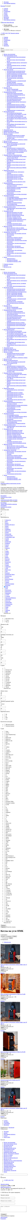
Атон (6, 555)
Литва (7, 676)
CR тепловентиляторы (13, 197)
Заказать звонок (15, 33)
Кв (6, 852)
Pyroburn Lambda (10, 803)
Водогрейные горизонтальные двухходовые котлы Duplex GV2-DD (16, 116)
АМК (6, 842)
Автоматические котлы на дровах (16, 135)
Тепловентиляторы (9, 195)
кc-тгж (7, 851)
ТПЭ (6, 904)
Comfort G (8, 751)
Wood (7, 837)
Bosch (6, 523)
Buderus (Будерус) (10, 524)
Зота (6, 571)
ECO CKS (8, 758)
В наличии (5, 938)
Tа (6, 817)
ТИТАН (7, 898)
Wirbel (7, 554)
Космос (7, 577)
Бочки (5, 257)
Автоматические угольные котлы (16, 148)
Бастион (7, 559)
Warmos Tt (8, 831)
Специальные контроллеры (14, 255)
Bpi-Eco (7, 744)
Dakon (7, 527)
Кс (6, 865)
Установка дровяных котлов (14, 218)
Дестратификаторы (12, 204)
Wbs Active (8, 834)
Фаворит (7, 915)
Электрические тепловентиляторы (16, 205)
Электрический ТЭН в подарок (9, 500)
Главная (6, 8)
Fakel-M (7, 772)
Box (6, 742)
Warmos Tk (8, 829)
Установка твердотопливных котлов (16, 225)
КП (6, 862)
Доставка (6, 2)
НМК (6, 587)
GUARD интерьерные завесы (15, 199)
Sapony (7, 545)
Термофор (8, 605)
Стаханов (8, 891)
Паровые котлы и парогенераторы (13, 155)
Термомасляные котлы (10, 206)
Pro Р (6, 800)
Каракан (7, 573)
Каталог (6, 10)
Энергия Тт (8, 921)
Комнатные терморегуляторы (14, 237)
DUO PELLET (9, 754)
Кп (6, 863)
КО (6, 859)
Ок (6, 880)
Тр (6, 907)
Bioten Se (7, 739)
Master (7, 786)
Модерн (7, 877)
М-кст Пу (8, 876)
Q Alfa (7, 804)
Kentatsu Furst (8, 535)
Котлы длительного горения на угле (16, 149)
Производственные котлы (14, 100)
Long (6, 782)
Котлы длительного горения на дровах (17, 139)
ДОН (6, 568)
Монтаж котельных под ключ (14, 212)
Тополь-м (8, 901)
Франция (7, 685)
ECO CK (7, 756)
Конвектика (8, 576)
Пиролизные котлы (9, 170)
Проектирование (8, 183)
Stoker (6, 546)
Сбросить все (7, 942)
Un (6, 820)
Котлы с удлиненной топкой (14, 90)
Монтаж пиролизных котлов (14, 213)
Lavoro (7, 538)
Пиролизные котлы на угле (14, 177)
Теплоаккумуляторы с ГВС (14, 261)
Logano (7, 781)
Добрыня (7, 848)
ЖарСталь (8, 569)
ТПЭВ (7, 905)
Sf (6, 807)
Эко (6, 918)
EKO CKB (8, 765)
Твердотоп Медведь (10, 597)
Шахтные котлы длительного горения (17, 229)
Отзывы (6, 15)
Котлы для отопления (9, 54)
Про (6, 887)
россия (7, 680)
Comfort (7, 750)
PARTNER (8, 541)
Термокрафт (8, 602)
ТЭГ (6, 910)
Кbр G (7, 849)
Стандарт (8, 890)
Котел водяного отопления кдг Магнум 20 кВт (13, 1052)
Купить (3, 973)
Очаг (6, 588)
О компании (7, 11)
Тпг (6, 902)
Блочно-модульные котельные (15, 93)
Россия (7, 679)
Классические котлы (12, 96)
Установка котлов (8, 211)
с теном (7, 888)
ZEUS (7, 838)
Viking (7, 824)
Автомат (7, 840)
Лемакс (7, 582)
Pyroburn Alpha (9, 801)
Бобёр (7, 845)
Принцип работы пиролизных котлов (11, 483)
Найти (2, 51)
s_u (6, 814)
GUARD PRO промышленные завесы (17, 198)
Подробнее (3, 495)
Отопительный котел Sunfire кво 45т (10, 1080)
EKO (6, 764)
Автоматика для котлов (10, 232)
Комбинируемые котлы (10, 131)
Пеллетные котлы (8, 69)
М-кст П (7, 874)
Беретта (7, 560)
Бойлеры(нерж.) (11, 258)
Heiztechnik (8, 534)
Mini (6, 789)
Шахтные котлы (8, 226)
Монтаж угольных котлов (14, 216)
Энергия (7, 610)
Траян (6, 607)
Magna (7, 784)
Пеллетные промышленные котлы (16, 97)
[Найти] (1, 1176)
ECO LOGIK (8, 761)
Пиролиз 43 (8, 591)
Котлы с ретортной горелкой (14, 75)
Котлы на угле (7, 146)
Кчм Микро (8, 871)
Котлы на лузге (8, 141)
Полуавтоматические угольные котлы (17, 150)
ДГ (6, 846)
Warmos (7, 828)
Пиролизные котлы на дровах (15, 174)
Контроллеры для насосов (14, 246)
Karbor (7, 779)
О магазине (7, 1123)
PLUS (7, 795)
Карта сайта (7, 1137)
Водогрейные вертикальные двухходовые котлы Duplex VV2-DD (16, 113)
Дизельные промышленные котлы (16, 94)
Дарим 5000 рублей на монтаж (9, 504)
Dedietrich (7, 529)
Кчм (6, 870)
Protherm (7, 543)
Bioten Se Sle (8, 740)
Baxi (6, 521)
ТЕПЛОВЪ (8, 599)
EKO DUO (8, 767)
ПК (6, 882)
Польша (7, 677)
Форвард (7, 916)
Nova (6, 792)
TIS (6, 549)
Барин (7, 557)
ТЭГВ (7, 912)
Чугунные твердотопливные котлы (16, 68)
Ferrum (7, 773)
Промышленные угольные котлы (15, 110)
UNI (6, 821)
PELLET (7, 793)
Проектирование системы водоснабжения (14, 189)
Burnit (6, 526)
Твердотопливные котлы (10, 55)
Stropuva (7, 548)
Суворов (7, 596)
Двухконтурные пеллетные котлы (16, 72)
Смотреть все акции (6, 507)
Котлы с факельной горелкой (14, 76)
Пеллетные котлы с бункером (14, 83)
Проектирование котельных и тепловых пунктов (15, 185)
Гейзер (7, 563)
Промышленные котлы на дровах (16, 104)
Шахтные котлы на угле (13, 230)
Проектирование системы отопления (17, 194)
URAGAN (8, 823)
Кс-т (6, 866)
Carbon (7, 747)
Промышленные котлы (10, 92)
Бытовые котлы (8, 87)
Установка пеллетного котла (14, 223)
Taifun (7, 815)
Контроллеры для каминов (14, 239)
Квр (6, 854)
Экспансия (11, 1127)
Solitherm (7, 812)
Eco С (7, 762)
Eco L (7, 759)
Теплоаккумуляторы (12, 260)
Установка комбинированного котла (16, 219)
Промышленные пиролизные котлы (16, 106)
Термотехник (8, 604)
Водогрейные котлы (9, 111)
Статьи (5, 14)
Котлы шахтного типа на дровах (15, 227)
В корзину (3, 1218)
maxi (6, 787)
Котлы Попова (9, 579)
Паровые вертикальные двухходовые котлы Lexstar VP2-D (17, 157)
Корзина (3, 6)
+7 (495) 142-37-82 (5, 33)
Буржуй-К (8, 562)
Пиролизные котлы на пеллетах (15, 176)
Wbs (6, 832)
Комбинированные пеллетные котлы (16, 73)
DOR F (7, 753)
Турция (7, 683)
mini (6, 790)
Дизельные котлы (8, 129)
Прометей (8, 593)
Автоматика (10, 201)
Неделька (7, 585)
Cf (6, 748)
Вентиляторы (10, 234)
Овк (6, 879)
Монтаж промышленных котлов (15, 215)
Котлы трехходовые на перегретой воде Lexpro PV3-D (16, 144)
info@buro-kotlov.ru (6, 1187)
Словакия (8, 682)
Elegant (7, 770)
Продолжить (4, 1217)
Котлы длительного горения (11, 132)
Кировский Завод (10, 574)
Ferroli (7, 532)
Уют (6, 913)
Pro (6, 796)
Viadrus (7, 552)
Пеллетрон (8, 590)
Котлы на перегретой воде (11, 142)
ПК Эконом (8, 884)
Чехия (7, 687)
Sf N (6, 809)
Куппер (7, 580)
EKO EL (7, 768)
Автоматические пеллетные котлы (16, 71)
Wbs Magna (8, 835)
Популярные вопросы (9, 3)
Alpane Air (8, 520)
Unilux (7, 551)
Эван (6, 608)
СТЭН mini (8, 893)
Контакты (6, 17)
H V (6, 776)
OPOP (7, 540)
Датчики (9, 236)
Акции (5, 12)
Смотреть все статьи (6, 497)
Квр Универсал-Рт (10, 857)
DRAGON (8, 531)
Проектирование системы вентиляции (17, 187)
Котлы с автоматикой (12, 89)
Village (7, 826)
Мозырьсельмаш (9, 583)
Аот (6, 843)
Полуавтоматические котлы (14, 99)
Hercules (7, 778)
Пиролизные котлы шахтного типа (16, 181)
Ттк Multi (7, 908)
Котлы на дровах (8, 134)
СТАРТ (7, 594)
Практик (7, 885)
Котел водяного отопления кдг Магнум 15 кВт (13, 994)
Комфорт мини (9, 860)
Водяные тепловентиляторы (14, 202)
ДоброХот (8, 566)
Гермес (7, 565)
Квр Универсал (9, 856)
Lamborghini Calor (10, 537)
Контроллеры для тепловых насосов (16, 233)
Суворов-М (8, 894)
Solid (6, 810)
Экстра (7, 919)
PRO (6, 798)
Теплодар (7, 601)
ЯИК (6, 611)
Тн (6, 899)
